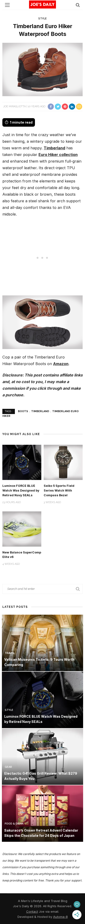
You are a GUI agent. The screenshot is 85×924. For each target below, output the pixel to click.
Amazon (60, 363)
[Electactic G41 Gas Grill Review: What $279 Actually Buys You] (42, 756)
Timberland (54, 148)
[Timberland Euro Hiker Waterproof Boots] (42, 69)
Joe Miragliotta (14, 106)
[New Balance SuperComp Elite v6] (21, 528)
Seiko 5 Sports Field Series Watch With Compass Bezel (59, 490)
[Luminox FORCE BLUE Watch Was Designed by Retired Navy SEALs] (21, 461)
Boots (23, 411)
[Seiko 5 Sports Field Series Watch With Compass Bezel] (63, 461)
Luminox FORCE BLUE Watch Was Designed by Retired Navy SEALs (20, 490)
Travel (10, 653)
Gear (8, 767)
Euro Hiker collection (58, 154)
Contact (32, 911)
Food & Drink (14, 823)
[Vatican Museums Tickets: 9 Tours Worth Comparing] (42, 642)
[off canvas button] (7, 5)
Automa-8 (60, 917)
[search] (78, 4)
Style (42, 18)
